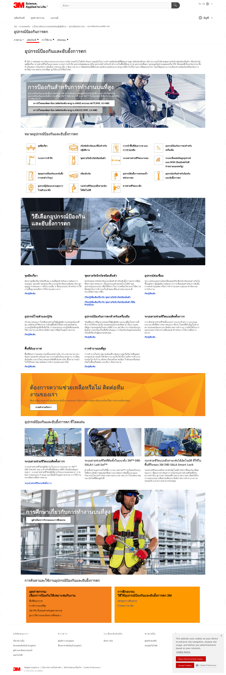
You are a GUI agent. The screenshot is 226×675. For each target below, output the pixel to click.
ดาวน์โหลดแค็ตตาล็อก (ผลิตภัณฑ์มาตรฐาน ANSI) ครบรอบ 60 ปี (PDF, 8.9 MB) (71, 103)
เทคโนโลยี (17, 655)
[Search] (175, 5)
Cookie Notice (183, 651)
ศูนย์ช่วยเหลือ (151, 640)
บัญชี (206, 17)
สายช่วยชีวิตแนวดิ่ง (132, 185)
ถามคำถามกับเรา (44, 407)
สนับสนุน (61, 40)
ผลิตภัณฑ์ (19, 17)
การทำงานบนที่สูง (95, 348)
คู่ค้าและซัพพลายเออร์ (22, 650)
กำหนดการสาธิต (125, 605)
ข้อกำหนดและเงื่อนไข (72, 667)
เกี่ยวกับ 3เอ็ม (18, 640)
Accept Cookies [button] (185, 665)
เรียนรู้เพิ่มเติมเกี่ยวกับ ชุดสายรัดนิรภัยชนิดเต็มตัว (108, 297)
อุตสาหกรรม (37, 17)
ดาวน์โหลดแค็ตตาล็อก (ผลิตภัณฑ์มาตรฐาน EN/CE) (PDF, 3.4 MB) (65, 110)
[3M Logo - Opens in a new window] (30, 5)
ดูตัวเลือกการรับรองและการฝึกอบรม (48, 519)
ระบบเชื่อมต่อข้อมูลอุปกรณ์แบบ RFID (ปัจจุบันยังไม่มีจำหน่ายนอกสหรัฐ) (178, 162)
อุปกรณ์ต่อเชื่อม (154, 275)
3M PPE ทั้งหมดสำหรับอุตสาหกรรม (45, 610)
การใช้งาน (47, 40)
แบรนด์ (54, 17)
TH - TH (201, 4)
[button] (206, 665)
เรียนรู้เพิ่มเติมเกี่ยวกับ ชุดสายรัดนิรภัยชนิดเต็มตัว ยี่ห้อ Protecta (110, 303)
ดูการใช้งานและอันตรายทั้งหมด (45, 615)
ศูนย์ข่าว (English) (66, 640)
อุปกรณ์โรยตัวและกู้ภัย (38, 316)
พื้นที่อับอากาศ (33, 348)
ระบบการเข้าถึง (45, 158)
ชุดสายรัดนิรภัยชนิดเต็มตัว (93, 158)
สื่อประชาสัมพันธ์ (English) (69, 645)
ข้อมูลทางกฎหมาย (31, 667)
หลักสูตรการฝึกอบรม (127, 600)
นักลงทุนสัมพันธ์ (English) (24, 645)
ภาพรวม (18, 40)
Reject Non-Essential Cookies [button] (190, 659)
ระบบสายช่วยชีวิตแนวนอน (136, 158)
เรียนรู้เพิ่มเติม (30, 293)
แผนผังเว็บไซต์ (151, 645)
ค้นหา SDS (108, 640)
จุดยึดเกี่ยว (43, 145)
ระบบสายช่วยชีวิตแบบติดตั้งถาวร (165, 316)
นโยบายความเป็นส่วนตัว (51, 667)
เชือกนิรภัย (85, 173)
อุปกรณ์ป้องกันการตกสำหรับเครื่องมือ (107, 316)
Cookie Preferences (92, 667)
